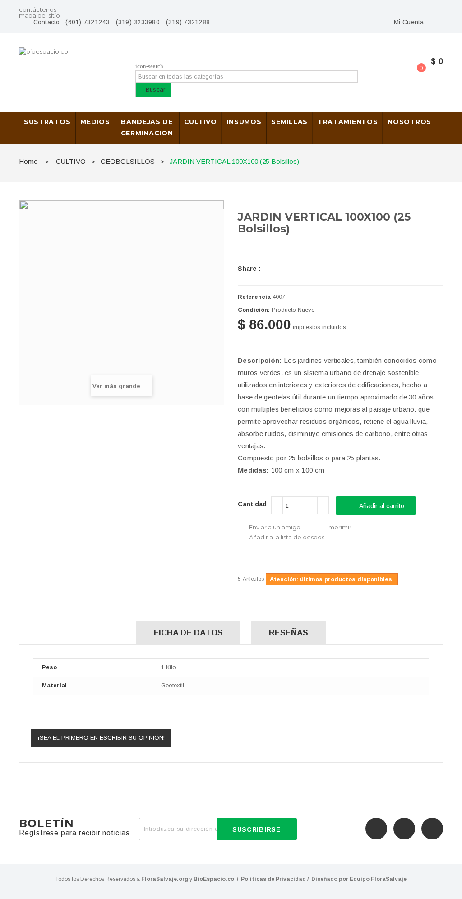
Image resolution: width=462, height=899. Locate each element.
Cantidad (252, 504)
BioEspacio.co (214, 879)
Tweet (276, 268)
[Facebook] (376, 828)
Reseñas (288, 632)
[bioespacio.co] (67, 66)
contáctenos (37, 9)
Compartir (296, 268)
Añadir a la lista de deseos (286, 537)
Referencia (254, 296)
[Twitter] (404, 828)
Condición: (254, 309)
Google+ (315, 268)
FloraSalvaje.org (164, 879)
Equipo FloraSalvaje (378, 879)
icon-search (149, 66)
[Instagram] (432, 828)
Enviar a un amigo (274, 527)
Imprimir (339, 527)
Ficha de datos (188, 632)
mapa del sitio (39, 15)
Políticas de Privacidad (273, 879)
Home (28, 161)
